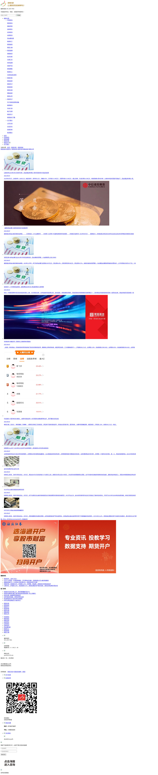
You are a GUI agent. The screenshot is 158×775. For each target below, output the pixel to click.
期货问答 (10, 78)
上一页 (7, 519)
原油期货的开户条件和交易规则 (13, 598)
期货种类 (10, 87)
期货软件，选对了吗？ (10, 578)
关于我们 (10, 120)
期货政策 (10, 44)
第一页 (3, 519)
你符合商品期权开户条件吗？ (12, 600)
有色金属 (10, 62)
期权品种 (10, 93)
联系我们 (10, 132)
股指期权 (10, 68)
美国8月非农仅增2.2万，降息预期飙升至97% (17, 591)
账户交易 (10, 111)
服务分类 (6, 18)
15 (17, 519)
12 (13, 519)
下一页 (22, 519)
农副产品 (10, 65)
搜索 (19, 15)
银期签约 (10, 105)
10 (11, 519)
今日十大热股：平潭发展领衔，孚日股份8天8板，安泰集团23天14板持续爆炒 (26, 580)
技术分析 (10, 56)
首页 (5, 135)
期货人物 (10, 47)
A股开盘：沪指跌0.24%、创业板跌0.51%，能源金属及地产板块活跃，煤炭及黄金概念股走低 (31, 585)
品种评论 (10, 29)
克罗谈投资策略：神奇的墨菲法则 (14, 597)
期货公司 (10, 96)
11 (12, 519)
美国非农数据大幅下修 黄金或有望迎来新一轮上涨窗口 (20, 593)
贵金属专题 (10, 38)
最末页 (26, 519)
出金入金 (10, 108)
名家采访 (10, 35)
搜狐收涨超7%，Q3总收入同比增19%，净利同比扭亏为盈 (20, 582)
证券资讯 (10, 32)
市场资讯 (10, 20)
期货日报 (10, 671)
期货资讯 (10, 23)
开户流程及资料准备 (13, 102)
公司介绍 (10, 123)
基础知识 (10, 53)
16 (19, 519)
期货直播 (10, 50)
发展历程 (10, 129)
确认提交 (3, 754)
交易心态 (10, 59)
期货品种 (10, 81)
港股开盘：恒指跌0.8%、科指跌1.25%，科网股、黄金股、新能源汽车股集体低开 (27, 584)
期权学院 (10, 26)
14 (16, 519)
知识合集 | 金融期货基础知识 (12, 595)
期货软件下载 (11, 117)
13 (15, 519)
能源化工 (10, 41)
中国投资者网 (17, 671)
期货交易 (10, 90)
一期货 (23, 671)
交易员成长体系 (11, 75)
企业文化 (10, 126)
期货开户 (10, 84)
